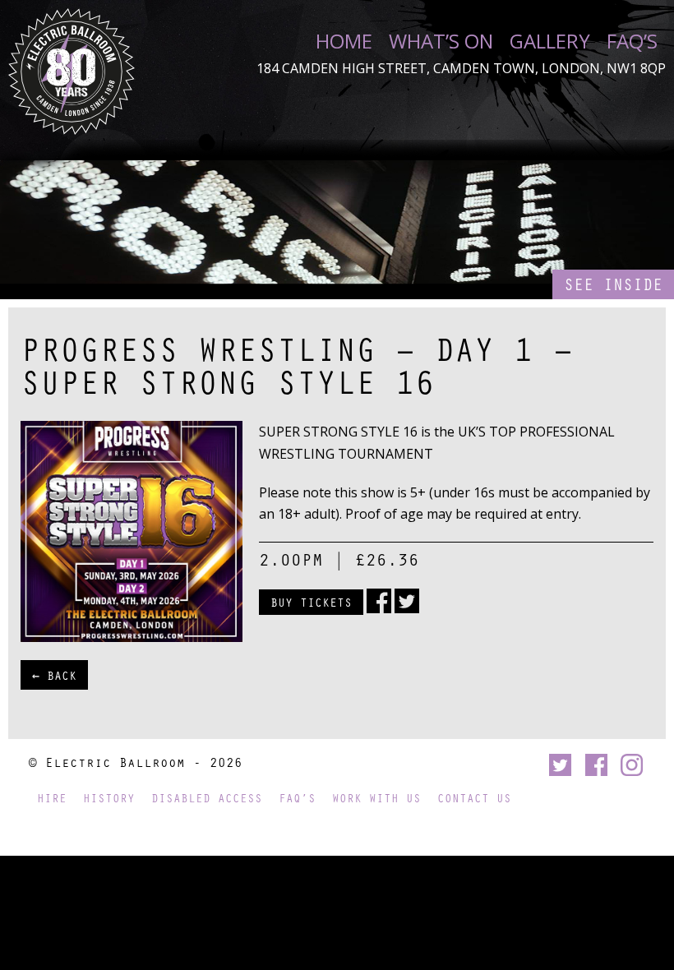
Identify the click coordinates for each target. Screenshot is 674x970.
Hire (52, 798)
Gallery (550, 41)
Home (344, 41)
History (109, 798)
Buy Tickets (311, 602)
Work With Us (376, 798)
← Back (54, 675)
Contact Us (474, 798)
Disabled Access (206, 798)
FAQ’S (632, 41)
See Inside (613, 284)
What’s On (441, 41)
